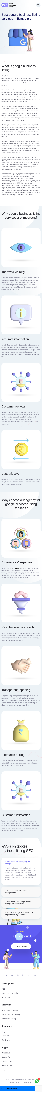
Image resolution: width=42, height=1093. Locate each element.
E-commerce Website (9, 993)
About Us (5, 1036)
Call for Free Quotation (9, 1088)
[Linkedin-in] (23, 975)
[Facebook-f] (7, 975)
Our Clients (5, 1040)
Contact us (5, 1053)
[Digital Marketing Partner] (8, 5)
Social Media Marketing (10, 1014)
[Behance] (35, 975)
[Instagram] (29, 975)
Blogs (3, 1032)
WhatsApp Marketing (9, 1010)
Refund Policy (6, 1057)
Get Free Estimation (21, 946)
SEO (3, 989)
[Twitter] (12, 975)
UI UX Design (6, 997)
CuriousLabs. (31, 1079)
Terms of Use (6, 1065)
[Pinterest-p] (18, 975)
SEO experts (14, 568)
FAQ (3, 1070)
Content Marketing (8, 1019)
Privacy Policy (6, 1061)
